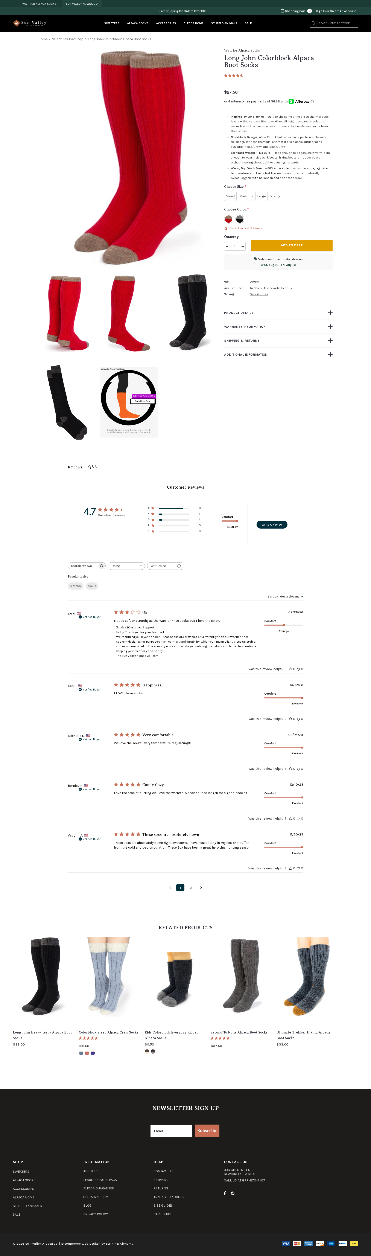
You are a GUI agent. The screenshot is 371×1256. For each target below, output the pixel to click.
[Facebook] (225, 1193)
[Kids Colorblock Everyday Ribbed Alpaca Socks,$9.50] (174, 981)
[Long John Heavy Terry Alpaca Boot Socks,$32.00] (42, 981)
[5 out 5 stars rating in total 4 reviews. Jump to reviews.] (221, 1038)
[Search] (314, 23)
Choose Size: (235, 187)
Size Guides (259, 294)
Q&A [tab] (92, 467)
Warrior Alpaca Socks (242, 50)
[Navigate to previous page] (170, 887)
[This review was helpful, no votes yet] (290, 669)
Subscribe (207, 1130)
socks (92, 586)
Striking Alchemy (119, 1243)
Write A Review (272, 524)
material (76, 586)
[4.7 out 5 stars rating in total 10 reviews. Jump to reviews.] (234, 75)
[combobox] (126, 566)
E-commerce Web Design (80, 1243)
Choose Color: (236, 209)
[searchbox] (83, 565)
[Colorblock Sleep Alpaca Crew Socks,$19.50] (108, 981)
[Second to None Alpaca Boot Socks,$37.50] (240, 981)
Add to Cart (292, 245)
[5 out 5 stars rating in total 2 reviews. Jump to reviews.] (89, 1038)
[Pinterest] (233, 1193)
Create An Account (343, 11)
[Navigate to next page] (201, 887)
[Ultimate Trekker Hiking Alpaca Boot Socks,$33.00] (306, 981)
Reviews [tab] (75, 467)
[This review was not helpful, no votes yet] (298, 669)
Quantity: (232, 237)
